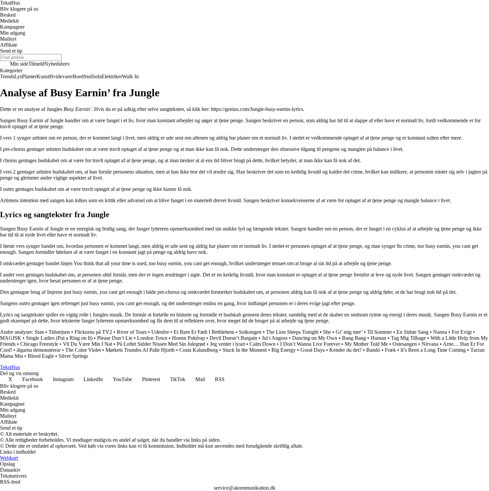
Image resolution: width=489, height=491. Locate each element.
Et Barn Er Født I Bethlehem (204, 332)
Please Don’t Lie (114, 338)
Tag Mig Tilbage (408, 338)
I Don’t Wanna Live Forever (310, 344)
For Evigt (462, 332)
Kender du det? (345, 350)
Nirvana (429, 344)
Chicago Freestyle (39, 344)
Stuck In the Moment (245, 350)
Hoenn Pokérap (188, 338)
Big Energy (283, 350)
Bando (373, 350)
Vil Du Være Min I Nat (87, 344)
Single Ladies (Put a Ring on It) (59, 338)
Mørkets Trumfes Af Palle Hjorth (140, 350)
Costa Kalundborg (198, 350)
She (327, 332)
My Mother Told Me (366, 344)
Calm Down (262, 344)
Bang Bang (354, 338)
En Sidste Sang (412, 332)
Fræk (390, 350)
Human (378, 338)
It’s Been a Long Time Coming (433, 350)
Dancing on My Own (314, 338)
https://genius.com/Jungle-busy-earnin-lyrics (257, 109)
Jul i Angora (274, 338)
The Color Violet (83, 350)
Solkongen (250, 332)
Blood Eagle (41, 356)
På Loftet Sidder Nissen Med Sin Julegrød (161, 344)
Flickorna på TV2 (93, 332)
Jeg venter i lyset (227, 344)
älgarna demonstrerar (39, 350)
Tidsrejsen (59, 332)
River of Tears (132, 332)
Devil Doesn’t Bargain (233, 338)
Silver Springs (73, 356)
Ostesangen (405, 344)
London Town (152, 338)
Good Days (312, 350)
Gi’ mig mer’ (349, 332)
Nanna (440, 332)
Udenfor (160, 332)
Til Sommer (379, 332)
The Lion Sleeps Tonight (292, 332)
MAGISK (10, 338)
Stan (39, 332)
